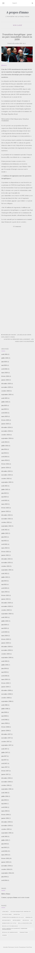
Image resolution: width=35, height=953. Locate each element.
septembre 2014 (6, 873)
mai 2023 (4, 497)
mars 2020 (4, 635)
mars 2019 (4, 679)
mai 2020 (4, 628)
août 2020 (4, 617)
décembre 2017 (6, 734)
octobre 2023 (5, 478)
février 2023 (5, 508)
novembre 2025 (6, 387)
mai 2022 (4, 540)
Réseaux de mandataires (10, 932)
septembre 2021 (6, 570)
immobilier (28, 917)
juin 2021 (4, 581)
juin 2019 (4, 668)
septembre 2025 (6, 394)
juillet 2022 (4, 533)
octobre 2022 (5, 522)
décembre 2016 (6, 778)
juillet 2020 (4, 621)
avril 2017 (4, 763)
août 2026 (4, 354)
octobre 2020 (5, 610)
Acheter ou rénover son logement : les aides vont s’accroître (19, 340)
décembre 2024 (6, 427)
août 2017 (4, 749)
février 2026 (5, 376)
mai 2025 (4, 409)
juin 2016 (4, 800)
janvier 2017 (5, 774)
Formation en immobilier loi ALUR (13, 917)
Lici (32, 920)
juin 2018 (4, 712)
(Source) (4, 65)
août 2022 (4, 529)
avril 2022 (4, 544)
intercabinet (17, 920)
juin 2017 (4, 756)
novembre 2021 (6, 562)
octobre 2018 (5, 698)
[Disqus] (17, 257)
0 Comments (17, 226)
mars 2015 (4, 855)
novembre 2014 (6, 866)
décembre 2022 (6, 515)
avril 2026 (4, 369)
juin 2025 (4, 405)
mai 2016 (4, 803)
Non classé (17, 25)
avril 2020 (4, 632)
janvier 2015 (5, 862)
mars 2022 (4, 548)
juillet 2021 (4, 577)
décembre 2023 (6, 471)
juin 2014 (4, 877)
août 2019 (4, 661)
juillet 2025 (4, 402)
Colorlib (16, 947)
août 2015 (4, 836)
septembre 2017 (6, 745)
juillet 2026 (4, 358)
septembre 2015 (6, 833)
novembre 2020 (6, 606)
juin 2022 (4, 537)
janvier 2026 (5, 380)
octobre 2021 (5, 566)
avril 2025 (4, 413)
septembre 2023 (6, 482)
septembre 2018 (6, 701)
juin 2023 (4, 493)
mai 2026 (4, 365)
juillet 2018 (4, 708)
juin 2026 (4, 361)
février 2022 (5, 551)
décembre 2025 (6, 383)
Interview (26, 920)
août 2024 (4, 442)
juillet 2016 (4, 796)
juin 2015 (4, 844)
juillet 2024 (4, 445)
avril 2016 (4, 807)
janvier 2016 (5, 818)
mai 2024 (4, 453)
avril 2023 (4, 500)
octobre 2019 (5, 654)
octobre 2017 (5, 741)
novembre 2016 (6, 782)
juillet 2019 (4, 665)
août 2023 (4, 486)
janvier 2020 (5, 643)
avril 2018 (4, 719)
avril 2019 (4, 676)
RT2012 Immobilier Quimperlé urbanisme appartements (14, 929)
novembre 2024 (6, 431)
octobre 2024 (5, 435)
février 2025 (5, 420)
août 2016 (4, 792)
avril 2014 (4, 880)
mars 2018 (4, 723)
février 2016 (5, 814)
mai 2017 (4, 760)
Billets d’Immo (5, 894)
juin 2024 (4, 449)
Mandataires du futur (9, 923)
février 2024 (5, 464)
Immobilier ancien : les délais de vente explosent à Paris (16, 336)
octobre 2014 (5, 869)
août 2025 (4, 398)
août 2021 (4, 573)
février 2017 (5, 771)
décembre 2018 (6, 690)
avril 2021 (4, 588)
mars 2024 (4, 460)
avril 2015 (4, 851)
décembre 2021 (6, 559)
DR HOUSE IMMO (7, 914)
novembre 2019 (6, 650)
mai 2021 (4, 584)
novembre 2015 (6, 825)
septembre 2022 (6, 526)
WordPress (29, 947)
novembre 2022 (6, 519)
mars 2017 (4, 767)
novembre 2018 (6, 694)
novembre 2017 (6, 738)
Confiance (5, 911)
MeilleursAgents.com (25, 923)
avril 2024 (4, 456)
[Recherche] (32, 3)
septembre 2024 (6, 438)
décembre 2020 (6, 603)
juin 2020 (4, 624)
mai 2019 (4, 672)
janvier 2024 (5, 467)
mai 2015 (4, 847)
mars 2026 (4, 372)
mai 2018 (4, 716)
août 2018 (4, 705)
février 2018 (5, 727)
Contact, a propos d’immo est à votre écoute (15, 897)
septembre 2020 (6, 614)
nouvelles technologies (10, 926)
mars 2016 (4, 811)
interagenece (6, 920)
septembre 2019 (6, 657)
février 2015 (5, 858)
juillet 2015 (4, 840)
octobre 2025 (5, 391)
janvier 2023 (5, 511)
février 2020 (5, 639)
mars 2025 (4, 416)
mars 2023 (4, 504)
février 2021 (5, 595)
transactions (24, 932)
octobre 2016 (5, 785)
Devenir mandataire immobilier (21, 911)
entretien (17, 914)
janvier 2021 (5, 599)
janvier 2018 (5, 730)
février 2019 (5, 683)
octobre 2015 (5, 829)
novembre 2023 (6, 475)
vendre (4, 935)
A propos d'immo (18, 12)
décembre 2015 (6, 822)
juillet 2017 (4, 752)
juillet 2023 (4, 489)
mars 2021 (4, 592)
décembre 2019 (6, 646)
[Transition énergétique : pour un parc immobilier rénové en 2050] (17, 54)
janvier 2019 (5, 687)
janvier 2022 (5, 555)
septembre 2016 (6, 789)
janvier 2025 (5, 424)
